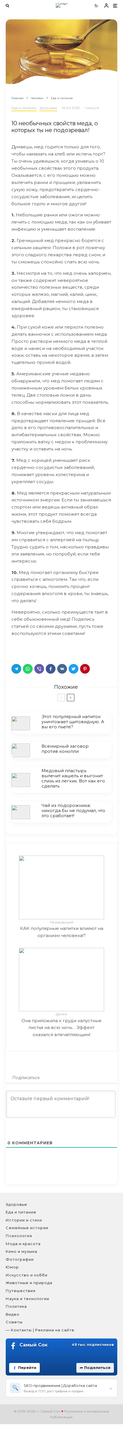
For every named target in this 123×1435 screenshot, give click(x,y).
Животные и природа (29, 1282)
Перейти (27, 1367)
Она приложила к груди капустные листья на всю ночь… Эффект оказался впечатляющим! (61, 1024)
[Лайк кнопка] (15, 648)
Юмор (12, 1267)
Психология (19, 1235)
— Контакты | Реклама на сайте (40, 1330)
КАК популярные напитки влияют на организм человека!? (61, 929)
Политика (16, 1306)
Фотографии (20, 1259)
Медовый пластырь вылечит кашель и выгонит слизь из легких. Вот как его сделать (73, 778)
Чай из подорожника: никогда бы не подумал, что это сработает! (73, 810)
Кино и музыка (21, 1251)
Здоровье (48, 108)
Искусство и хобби (26, 1275)
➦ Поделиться (95, 1367)
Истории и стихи (24, 1220)
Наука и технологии (27, 1298)
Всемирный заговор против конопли (65, 749)
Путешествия (20, 1290)
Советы (14, 1322)
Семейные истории (27, 1227)
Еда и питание (24, 108)
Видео (12, 1314)
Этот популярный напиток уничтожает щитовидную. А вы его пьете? (72, 721)
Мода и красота (23, 1243)
